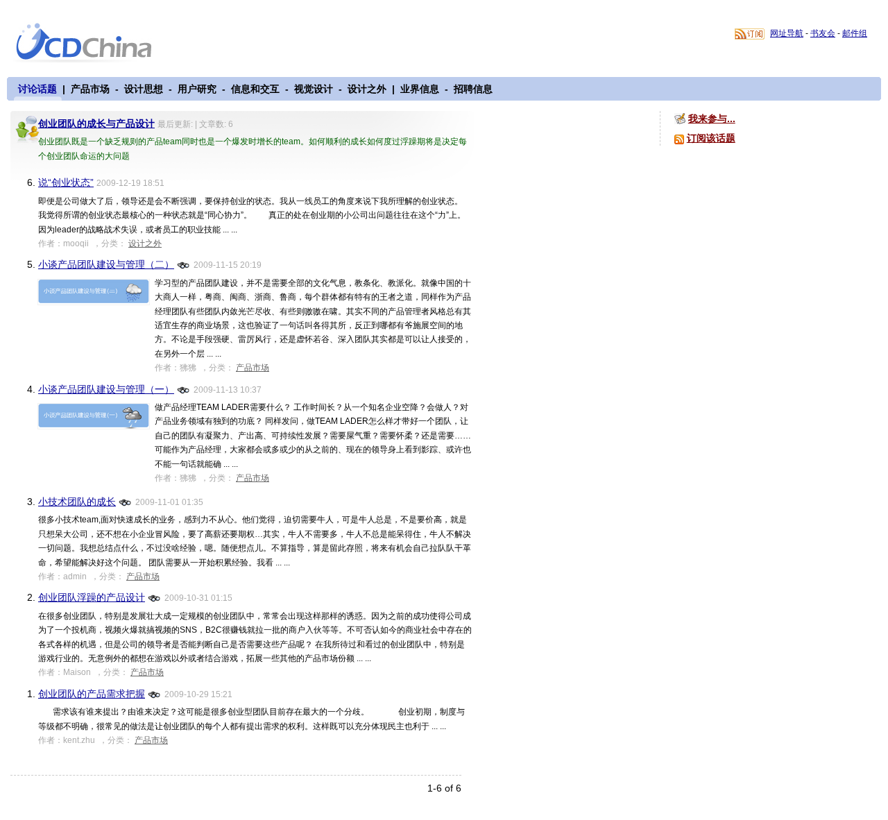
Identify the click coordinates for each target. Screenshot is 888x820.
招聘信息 (473, 88)
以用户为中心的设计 (92, 43)
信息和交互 (255, 88)
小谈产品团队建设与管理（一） (106, 389)
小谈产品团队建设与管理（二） (106, 264)
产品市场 (90, 88)
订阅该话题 (711, 138)
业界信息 (419, 88)
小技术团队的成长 (77, 501)
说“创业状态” (66, 182)
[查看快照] (184, 264)
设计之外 (367, 88)
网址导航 (786, 33)
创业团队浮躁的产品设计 (91, 597)
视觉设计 (313, 88)
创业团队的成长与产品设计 (96, 123)
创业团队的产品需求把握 (91, 693)
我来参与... (711, 118)
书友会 (822, 33)
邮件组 (854, 33)
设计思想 (143, 88)
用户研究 (197, 88)
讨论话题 (37, 88)
